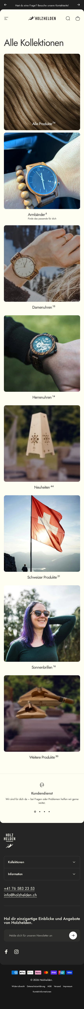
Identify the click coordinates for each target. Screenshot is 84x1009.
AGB (49, 986)
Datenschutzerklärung (36, 986)
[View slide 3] (44, 811)
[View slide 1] (35, 811)
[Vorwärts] (78, 4)
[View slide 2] (39, 811)
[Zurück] (5, 4)
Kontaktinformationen (42, 991)
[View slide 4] (49, 811)
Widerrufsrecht (18, 986)
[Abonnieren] (73, 935)
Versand (57, 986)
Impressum (67, 986)
